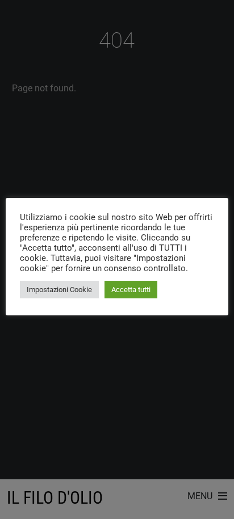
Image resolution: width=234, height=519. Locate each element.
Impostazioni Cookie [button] (59, 289)
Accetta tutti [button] (131, 289)
